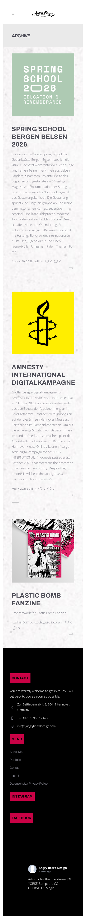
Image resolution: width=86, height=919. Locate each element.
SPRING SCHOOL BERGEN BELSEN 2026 (39, 137)
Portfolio (15, 759)
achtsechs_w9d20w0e (45, 622)
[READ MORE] (62, 268)
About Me (16, 751)
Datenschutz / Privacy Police (29, 783)
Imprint (14, 775)
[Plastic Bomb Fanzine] (43, 550)
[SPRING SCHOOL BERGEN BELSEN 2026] (43, 84)
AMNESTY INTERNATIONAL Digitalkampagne (43, 375)
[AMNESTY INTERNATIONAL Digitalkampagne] (43, 322)
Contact (15, 767)
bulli (36, 261)
